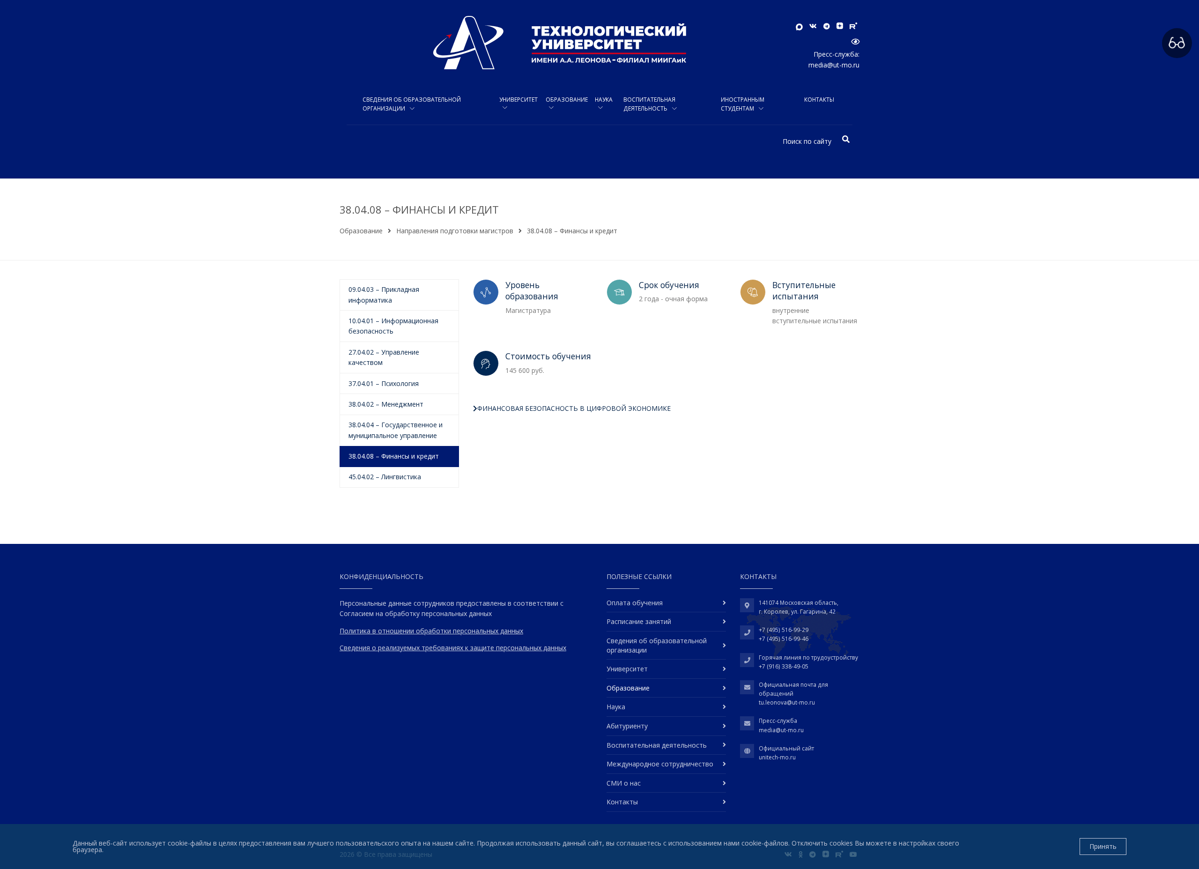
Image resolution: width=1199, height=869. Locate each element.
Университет (518, 100)
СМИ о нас (624, 783)
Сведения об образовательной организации (412, 104)
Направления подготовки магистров (454, 230)
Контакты (819, 100)
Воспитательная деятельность (649, 104)
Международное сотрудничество (660, 763)
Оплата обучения (635, 602)
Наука (604, 100)
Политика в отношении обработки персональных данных (431, 630)
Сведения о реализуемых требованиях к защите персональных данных (453, 647)
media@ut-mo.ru (833, 64)
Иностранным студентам (742, 104)
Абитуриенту (627, 725)
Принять (1103, 846)
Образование (567, 100)
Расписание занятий (639, 621)
